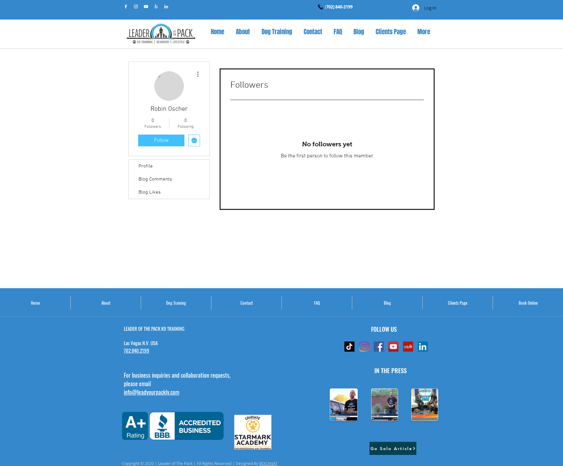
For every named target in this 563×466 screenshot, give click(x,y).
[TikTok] (349, 347)
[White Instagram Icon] (135, 6)
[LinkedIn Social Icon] (423, 347)
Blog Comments (155, 179)
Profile (145, 166)
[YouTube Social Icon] (393, 347)
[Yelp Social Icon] (408, 347)
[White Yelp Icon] (156, 6)
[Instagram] (364, 347)
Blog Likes (149, 192)
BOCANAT (268, 463)
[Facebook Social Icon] (379, 347)
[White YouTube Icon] (146, 6)
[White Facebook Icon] (125, 6)
